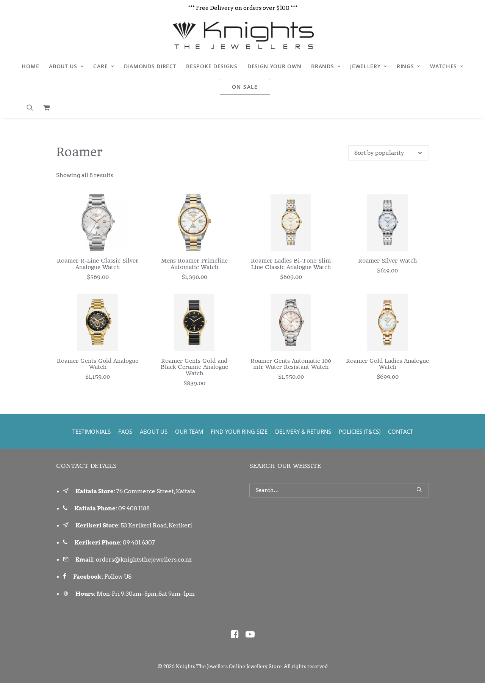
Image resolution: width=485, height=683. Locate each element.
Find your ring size (239, 431)
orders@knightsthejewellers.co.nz (144, 559)
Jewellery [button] (365, 66)
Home (30, 66)
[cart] (44, 107)
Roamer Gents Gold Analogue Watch (97, 364)
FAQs (125, 431)
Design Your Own (274, 66)
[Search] (339, 490)
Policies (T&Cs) (359, 431)
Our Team (189, 431)
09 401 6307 (139, 542)
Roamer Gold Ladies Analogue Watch (387, 364)
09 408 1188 (134, 508)
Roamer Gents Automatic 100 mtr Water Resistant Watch (290, 364)
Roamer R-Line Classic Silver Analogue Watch (97, 264)
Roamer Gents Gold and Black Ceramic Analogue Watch (194, 367)
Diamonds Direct (150, 66)
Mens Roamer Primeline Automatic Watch (194, 264)
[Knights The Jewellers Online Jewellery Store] (242, 35)
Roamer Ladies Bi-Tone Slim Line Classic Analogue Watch (291, 264)
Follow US (117, 576)
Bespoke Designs (212, 66)
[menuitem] (30, 66)
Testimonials (91, 431)
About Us (63, 66)
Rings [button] (405, 66)
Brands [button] (322, 66)
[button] (32, 107)
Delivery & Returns (303, 431)
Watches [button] (443, 66)
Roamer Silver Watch (387, 260)
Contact (400, 431)
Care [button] (100, 66)
